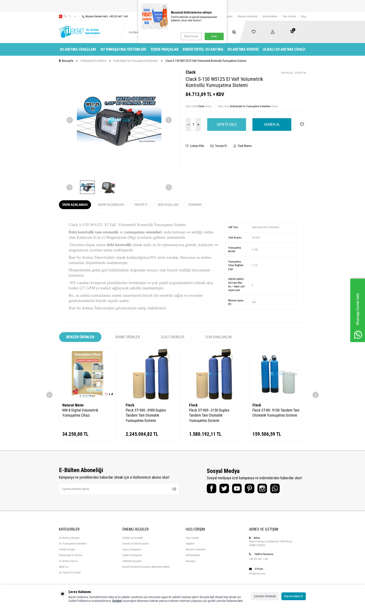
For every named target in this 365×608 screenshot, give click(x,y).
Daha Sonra (191, 36)
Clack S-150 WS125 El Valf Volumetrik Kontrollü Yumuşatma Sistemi (205, 60)
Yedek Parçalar (164, 49)
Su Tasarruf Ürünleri (70, 572)
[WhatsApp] (275, 488)
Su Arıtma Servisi (243, 49)
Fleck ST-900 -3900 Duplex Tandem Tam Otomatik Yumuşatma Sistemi (146, 415)
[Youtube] (237, 488)
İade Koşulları (168, 205)
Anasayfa (67, 60)
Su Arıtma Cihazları (78, 49)
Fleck (130, 405)
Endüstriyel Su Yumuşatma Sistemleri (136, 60)
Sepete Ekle (227, 124)
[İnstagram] (262, 488)
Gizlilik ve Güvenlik (132, 537)
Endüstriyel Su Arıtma (203, 49)
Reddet (117, 601)
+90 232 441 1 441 (258, 559)
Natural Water (73, 405)
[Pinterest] (249, 488)
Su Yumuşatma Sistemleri (123, 49)
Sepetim (190, 543)
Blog (303, 16)
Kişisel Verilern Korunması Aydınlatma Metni (146, 566)
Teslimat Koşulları (132, 561)
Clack (191, 72)
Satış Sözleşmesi (131, 549)
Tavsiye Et (220, 146)
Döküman (195, 205)
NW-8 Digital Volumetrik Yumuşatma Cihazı (80, 412)
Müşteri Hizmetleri (248, 16)
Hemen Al (272, 124)
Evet (214, 36)
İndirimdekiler (270, 16)
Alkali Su (63, 566)
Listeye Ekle (196, 146)
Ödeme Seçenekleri (111, 205)
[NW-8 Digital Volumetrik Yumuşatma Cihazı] (87, 374)
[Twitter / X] (224, 488)
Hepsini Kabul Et (293, 596)
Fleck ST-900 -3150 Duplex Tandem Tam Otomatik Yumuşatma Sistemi (209, 415)
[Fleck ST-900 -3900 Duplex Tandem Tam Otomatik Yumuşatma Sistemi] (151, 374)
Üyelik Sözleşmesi (132, 555)
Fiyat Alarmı (244, 146)
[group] (119, 120)
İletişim (229, 16)
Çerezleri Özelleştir (265, 596)
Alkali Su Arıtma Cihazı (284, 49)
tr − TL (67, 16)
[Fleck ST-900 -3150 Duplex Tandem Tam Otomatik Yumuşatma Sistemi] (214, 374)
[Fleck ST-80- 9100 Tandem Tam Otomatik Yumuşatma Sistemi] (277, 374)
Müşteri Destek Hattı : (106, 16)
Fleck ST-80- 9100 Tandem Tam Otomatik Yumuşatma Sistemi (275, 412)
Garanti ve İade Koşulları (135, 543)
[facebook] (211, 488)
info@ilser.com (257, 573)
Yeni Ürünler (289, 16)
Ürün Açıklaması (75, 205)
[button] (70, 120)
